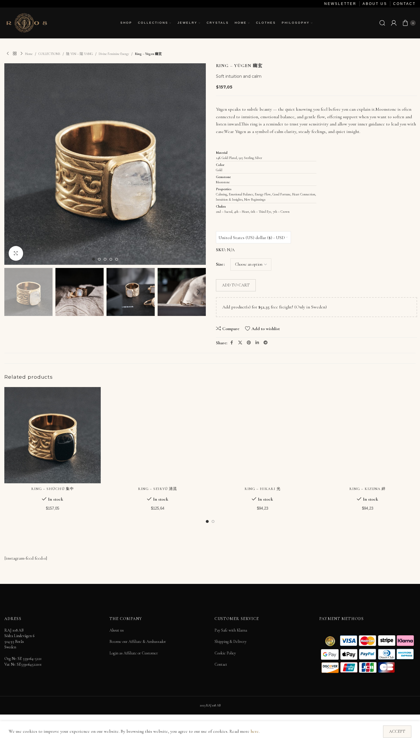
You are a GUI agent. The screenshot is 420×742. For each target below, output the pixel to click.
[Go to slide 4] (110, 259)
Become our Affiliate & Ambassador (137, 641)
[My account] (394, 23)
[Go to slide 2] (99, 259)
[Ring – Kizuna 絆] (367, 435)
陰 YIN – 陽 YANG (79, 54)
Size (219, 264)
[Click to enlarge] (16, 253)
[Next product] (21, 53)
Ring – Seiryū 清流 (157, 488)
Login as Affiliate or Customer (133, 653)
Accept (397, 731)
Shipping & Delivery (230, 641)
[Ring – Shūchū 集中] (52, 435)
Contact (220, 664)
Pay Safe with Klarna (230, 630)
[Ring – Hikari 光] (262, 435)
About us (116, 630)
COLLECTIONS (49, 54)
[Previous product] (7, 53)
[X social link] (240, 343)
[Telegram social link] (265, 343)
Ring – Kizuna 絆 (367, 488)
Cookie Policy (225, 653)
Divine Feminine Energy (114, 54)
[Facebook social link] (231, 343)
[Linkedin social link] (257, 343)
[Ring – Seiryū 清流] (157, 435)
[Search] (382, 23)
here (255, 731)
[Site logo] (26, 22)
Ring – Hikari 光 (262, 488)
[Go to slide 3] (105, 259)
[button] (11, 292)
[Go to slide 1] (93, 259)
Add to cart (236, 285)
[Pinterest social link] (249, 343)
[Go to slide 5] (116, 259)
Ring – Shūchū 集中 (52, 488)
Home (29, 54)
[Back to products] (14, 53)
